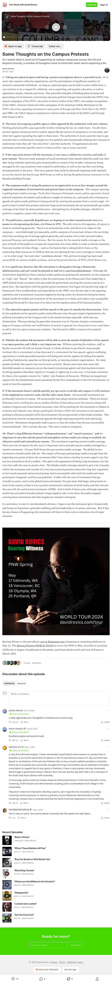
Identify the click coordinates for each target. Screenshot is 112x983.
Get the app (70, 969)
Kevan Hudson (16, 728)
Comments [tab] (9, 683)
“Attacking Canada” (24, 870)
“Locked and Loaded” (25, 903)
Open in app (15, 46)
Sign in (104, 4)
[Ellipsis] (108, 710)
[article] (56, 840)
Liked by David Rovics (20, 714)
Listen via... (55, 46)
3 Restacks (36, 663)
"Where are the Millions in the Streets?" (34, 881)
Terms (62, 962)
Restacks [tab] (21, 683)
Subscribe (91, 4)
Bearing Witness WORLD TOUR (35, 646)
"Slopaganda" (21, 892)
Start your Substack (48, 969)
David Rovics (8, 69)
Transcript (37, 46)
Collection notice (75, 962)
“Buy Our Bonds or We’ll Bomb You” (32, 859)
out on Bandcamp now (52, 642)
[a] (7, 840)
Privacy (54, 962)
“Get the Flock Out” (24, 914)
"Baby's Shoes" (22, 837)
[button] (8, 27)
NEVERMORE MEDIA (19, 809)
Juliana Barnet (16, 710)
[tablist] (15, 683)
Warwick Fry (15, 746)
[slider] (53, 37)
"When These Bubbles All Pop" (30, 848)
